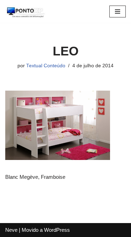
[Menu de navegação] (117, 11)
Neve (11, 230)
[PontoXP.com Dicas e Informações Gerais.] (26, 11)
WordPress (57, 230)
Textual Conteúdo (45, 65)
